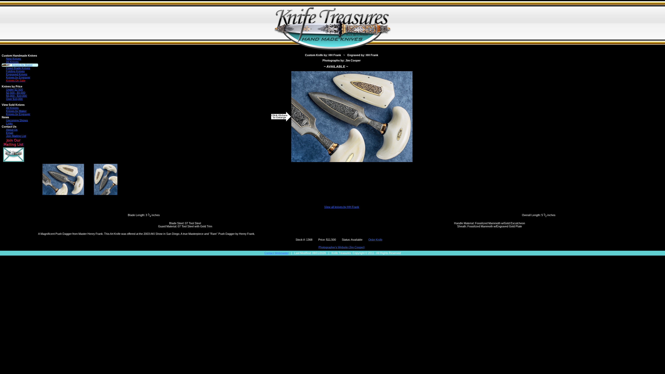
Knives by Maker (22, 65)
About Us (11, 129)
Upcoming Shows (17, 120)
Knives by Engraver (18, 77)
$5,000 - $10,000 (16, 95)
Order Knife (375, 239)
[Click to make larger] (352, 116)
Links (9, 123)
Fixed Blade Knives (18, 68)
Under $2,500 (14, 89)
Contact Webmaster (276, 253)
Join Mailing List (16, 136)
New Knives (13, 58)
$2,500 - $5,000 (15, 92)
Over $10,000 (14, 98)
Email (9, 132)
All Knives (12, 61)
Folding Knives (15, 71)
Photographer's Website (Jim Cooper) (341, 247)
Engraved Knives (16, 74)
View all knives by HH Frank (341, 207)
